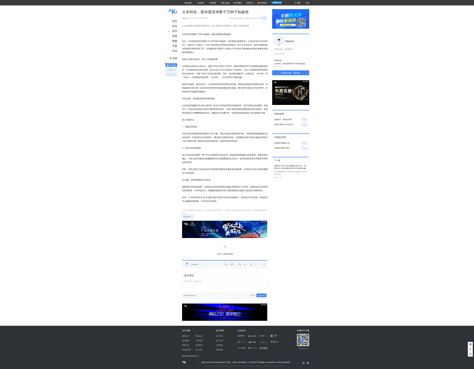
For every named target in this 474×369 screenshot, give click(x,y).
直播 (174, 35)
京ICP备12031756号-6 (240, 366)
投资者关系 (186, 349)
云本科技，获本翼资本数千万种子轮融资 (289, 63)
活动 (174, 50)
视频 (174, 40)
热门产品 (219, 340)
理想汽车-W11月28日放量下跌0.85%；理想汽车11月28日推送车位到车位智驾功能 (290, 166)
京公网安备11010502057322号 (272, 366)
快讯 (174, 26)
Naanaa (185, 18)
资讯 (174, 31)
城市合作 (185, 336)
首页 (174, 21)
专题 (174, 45)
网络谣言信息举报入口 (190, 356)
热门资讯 (219, 336)
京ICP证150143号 (255, 366)
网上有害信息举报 (284, 362)
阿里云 (204, 362)
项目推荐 (186, 216)
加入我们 (199, 349)
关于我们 (199, 340)
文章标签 (219, 345)
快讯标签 (219, 349)
